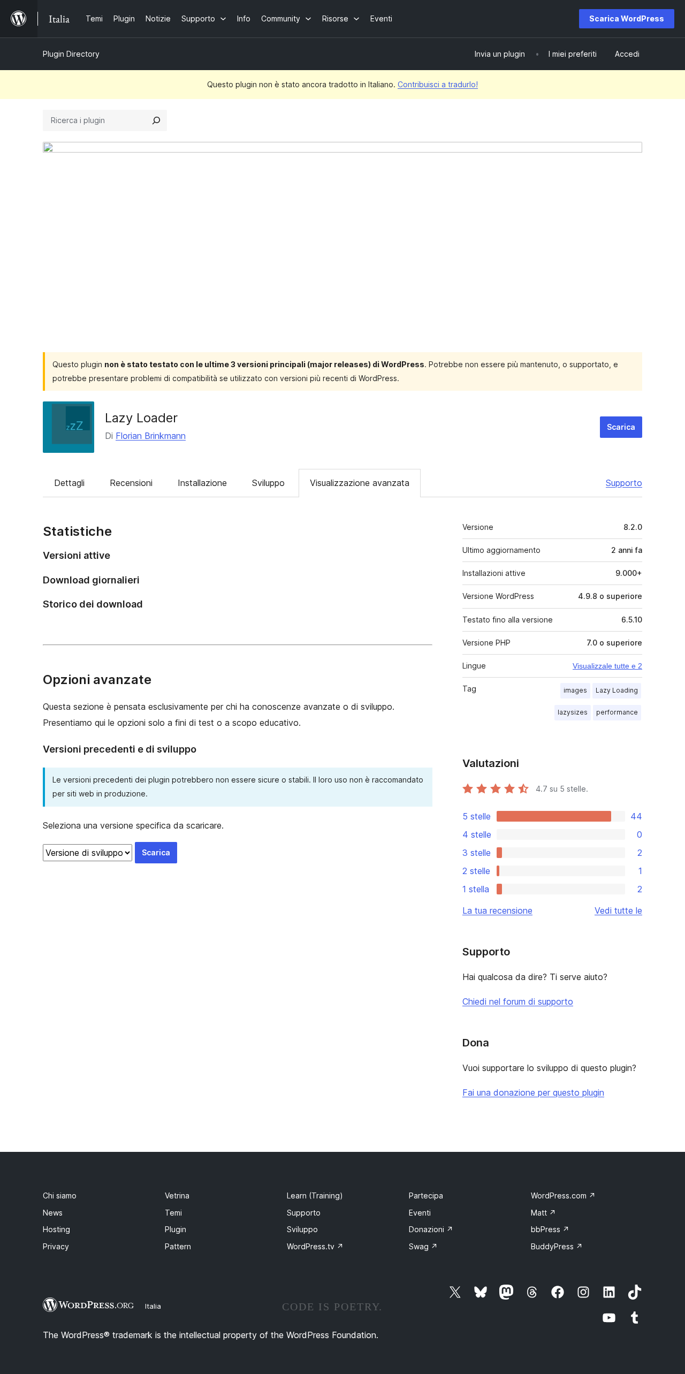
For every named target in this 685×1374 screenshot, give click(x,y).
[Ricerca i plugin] (156, 120)
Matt (543, 1212)
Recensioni (131, 482)
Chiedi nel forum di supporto (517, 1001)
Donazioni (431, 1229)
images (575, 690)
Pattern (178, 1246)
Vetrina (177, 1195)
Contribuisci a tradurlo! (438, 84)
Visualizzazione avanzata (359, 482)
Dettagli (69, 482)
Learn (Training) (315, 1195)
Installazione (202, 482)
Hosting (56, 1229)
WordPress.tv (315, 1246)
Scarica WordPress (626, 18)
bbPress (550, 1229)
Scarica (621, 426)
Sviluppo (268, 482)
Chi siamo (60, 1195)
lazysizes (573, 712)
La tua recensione (497, 910)
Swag (423, 1246)
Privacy (56, 1246)
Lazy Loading (617, 690)
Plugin (175, 1229)
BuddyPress (557, 1246)
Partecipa (426, 1195)
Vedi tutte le (618, 910)
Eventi (420, 1212)
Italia (153, 1306)
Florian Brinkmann (151, 435)
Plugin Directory (71, 53)
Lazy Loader (141, 418)
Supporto (624, 482)
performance (617, 712)
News (53, 1212)
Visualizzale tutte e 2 (607, 666)
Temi (173, 1212)
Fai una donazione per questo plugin (533, 1092)
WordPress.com (563, 1195)
